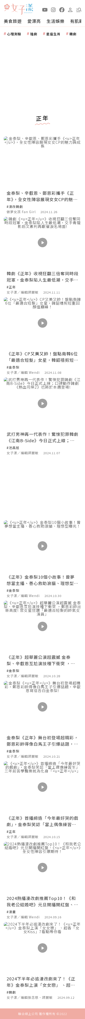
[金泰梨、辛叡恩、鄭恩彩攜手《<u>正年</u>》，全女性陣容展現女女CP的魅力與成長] (42, 162)
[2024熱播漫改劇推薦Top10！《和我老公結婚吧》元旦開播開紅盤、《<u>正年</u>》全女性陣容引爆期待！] (42, 867)
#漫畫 (11, 911)
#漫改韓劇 (15, 206)
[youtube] (45, 9)
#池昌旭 (13, 447)
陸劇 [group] (33, 34)
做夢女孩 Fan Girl (21, 211)
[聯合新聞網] (7, 8)
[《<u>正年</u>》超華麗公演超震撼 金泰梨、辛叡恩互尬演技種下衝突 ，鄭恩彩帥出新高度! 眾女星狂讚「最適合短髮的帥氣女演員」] (42, 626)
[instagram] (53, 9)
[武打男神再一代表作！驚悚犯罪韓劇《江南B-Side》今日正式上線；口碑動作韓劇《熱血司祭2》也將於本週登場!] (42, 403)
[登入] (70, 9)
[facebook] (62, 9)
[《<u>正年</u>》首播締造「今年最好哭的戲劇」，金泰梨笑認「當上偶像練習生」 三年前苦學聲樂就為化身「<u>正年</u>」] (42, 787)
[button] (79, 9)
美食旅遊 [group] (13, 21)
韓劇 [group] (72, 34)
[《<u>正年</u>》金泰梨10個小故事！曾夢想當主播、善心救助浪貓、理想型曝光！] (42, 546)
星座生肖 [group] (53, 34)
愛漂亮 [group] (34, 21)
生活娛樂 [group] (55, 21)
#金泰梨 (13, 367)
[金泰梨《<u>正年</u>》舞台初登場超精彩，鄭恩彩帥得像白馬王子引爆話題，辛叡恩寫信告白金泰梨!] (42, 706)
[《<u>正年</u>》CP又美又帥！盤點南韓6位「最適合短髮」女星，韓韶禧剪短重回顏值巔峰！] (42, 323)
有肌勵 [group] (77, 21)
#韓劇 (11, 992)
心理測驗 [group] (14, 34)
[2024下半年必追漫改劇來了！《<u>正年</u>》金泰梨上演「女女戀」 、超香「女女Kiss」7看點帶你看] (42, 948)
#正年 (11, 287)
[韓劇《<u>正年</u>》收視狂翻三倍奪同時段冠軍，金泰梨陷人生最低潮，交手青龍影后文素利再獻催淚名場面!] (42, 242)
